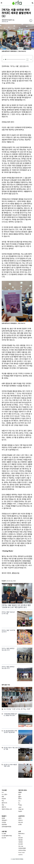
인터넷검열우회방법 (6, 826)
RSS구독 (4, 838)
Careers (20, 854)
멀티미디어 (4, 803)
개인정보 (20, 840)
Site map (20, 846)
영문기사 (4, 807)
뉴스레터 (4, 833)
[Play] (4, 59)
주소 (19, 835)
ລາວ (19, 801)
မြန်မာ (19, 796)
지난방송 (4, 822)
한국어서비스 (21, 833)
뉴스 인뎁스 (4, 794)
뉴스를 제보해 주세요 (7, 835)
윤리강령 (20, 838)
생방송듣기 (4, 820)
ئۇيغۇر (19, 807)
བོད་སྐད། (20, 805)
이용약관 (20, 842)
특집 (3, 801)
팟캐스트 (20, 820)
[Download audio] (31, 59)
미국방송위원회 (22, 848)
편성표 (3, 818)
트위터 (20, 824)
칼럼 (3, 796)
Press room (21, 852)
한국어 (20, 798)
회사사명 (20, 844)
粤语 (19, 794)
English (20, 811)
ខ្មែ (18, 803)
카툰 (3, 805)
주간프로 (4, 798)
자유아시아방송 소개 (7, 809)
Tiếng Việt (20, 809)
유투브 (20, 818)
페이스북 (20, 822)
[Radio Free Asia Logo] (17, 3)
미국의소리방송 (22, 850)
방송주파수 (4, 824)
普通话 (20, 792)
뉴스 (3, 792)
